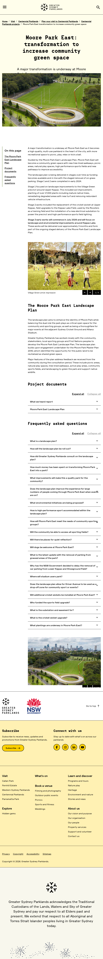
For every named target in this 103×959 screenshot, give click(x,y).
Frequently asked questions (10, 179)
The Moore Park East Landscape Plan (13, 159)
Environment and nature (80, 794)
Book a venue (43, 785)
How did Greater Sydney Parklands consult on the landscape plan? (64, 458)
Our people (73, 822)
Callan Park (8, 781)
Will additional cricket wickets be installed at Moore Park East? (64, 594)
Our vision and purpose (80, 813)
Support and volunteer (80, 831)
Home (5, 21)
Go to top (93, 706)
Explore (7, 808)
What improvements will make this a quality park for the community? (64, 479)
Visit (13, 21)
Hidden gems (9, 813)
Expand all (78, 393)
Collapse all (94, 393)
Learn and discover (80, 776)
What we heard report (64, 401)
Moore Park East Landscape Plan (64, 409)
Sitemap (47, 854)
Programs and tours (78, 781)
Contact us (73, 836)
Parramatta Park (10, 799)
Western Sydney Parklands (16, 790)
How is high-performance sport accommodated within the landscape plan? (64, 512)
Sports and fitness (44, 804)
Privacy (6, 854)
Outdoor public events (46, 795)
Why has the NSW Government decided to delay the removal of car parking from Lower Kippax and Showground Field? (64, 567)
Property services (77, 827)
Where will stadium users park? (64, 576)
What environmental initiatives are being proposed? (64, 502)
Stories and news (77, 799)
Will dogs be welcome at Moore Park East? (64, 547)
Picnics (38, 799)
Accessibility (33, 854)
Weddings (40, 809)
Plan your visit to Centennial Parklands (60, 21)
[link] (57, 747)
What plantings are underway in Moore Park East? (64, 625)
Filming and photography (48, 790)
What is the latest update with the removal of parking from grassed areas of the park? (64, 556)
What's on (41, 776)
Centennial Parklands (28, 21)
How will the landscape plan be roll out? (64, 448)
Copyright (18, 854)
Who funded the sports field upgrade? (64, 602)
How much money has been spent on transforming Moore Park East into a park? (64, 469)
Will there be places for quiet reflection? (64, 539)
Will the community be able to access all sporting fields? (64, 531)
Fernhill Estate (9, 785)
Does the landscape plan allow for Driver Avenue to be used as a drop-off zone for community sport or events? (64, 586)
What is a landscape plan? (64, 440)
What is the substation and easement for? (64, 609)
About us (74, 808)
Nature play (74, 785)
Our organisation (76, 818)
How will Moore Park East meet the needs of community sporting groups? (64, 523)
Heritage (72, 790)
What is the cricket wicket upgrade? (64, 617)
